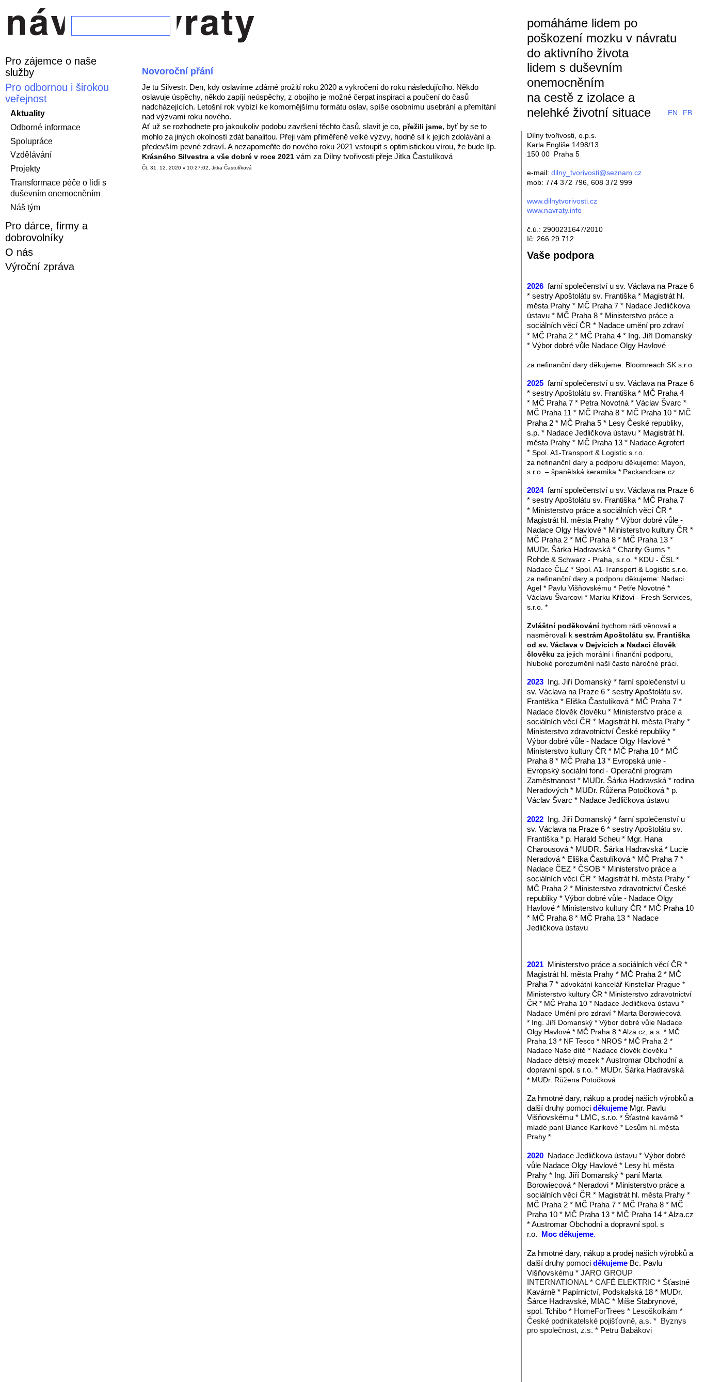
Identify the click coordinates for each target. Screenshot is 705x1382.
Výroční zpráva (39, 266)
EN (673, 112)
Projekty (25, 168)
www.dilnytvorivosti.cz (562, 201)
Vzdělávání (31, 154)
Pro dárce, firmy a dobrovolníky (46, 231)
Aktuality (27, 113)
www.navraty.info (554, 210)
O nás (19, 252)
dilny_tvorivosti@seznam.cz (596, 172)
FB (687, 112)
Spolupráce (31, 141)
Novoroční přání (177, 71)
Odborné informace (45, 127)
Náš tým (25, 207)
